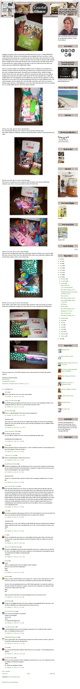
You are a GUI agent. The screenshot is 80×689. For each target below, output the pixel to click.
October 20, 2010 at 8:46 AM (14, 396)
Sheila (6, 392)
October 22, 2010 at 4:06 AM (14, 597)
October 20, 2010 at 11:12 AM (15, 427)
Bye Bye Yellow (64, 306)
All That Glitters (9, 410)
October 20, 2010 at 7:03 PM (14, 482)
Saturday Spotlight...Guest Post (68, 389)
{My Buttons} (35, 4)
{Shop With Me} (26, 4)
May (62, 327)
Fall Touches (64, 304)
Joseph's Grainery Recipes (11, 400)
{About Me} (9, 4)
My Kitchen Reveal (65, 402)
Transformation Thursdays (8, 381)
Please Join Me (7, 11)
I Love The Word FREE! (67, 287)
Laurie (6, 647)
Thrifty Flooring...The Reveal (68, 376)
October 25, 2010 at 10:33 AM (15, 653)
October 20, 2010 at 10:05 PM (15, 543)
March (62, 331)
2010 (61, 277)
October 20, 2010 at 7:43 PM (14, 507)
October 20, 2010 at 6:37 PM (14, 472)
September (63, 318)
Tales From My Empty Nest (11, 486)
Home (2, 4)
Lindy (6, 510)
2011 (61, 274)
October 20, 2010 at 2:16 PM (14, 451)
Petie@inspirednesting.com (11, 637)
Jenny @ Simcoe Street (10, 611)
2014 (61, 268)
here (19, 59)
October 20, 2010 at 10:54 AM (15, 415)
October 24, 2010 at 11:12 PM (15, 643)
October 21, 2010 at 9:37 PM (14, 572)
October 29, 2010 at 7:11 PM (14, 667)
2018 (61, 259)
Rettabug (7, 576)
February (63, 333)
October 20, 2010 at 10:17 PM (15, 556)
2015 (61, 265)
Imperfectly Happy (9, 657)
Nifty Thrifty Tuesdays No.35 (68, 289)
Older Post (52, 673)
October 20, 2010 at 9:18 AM (14, 406)
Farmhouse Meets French (67, 395)
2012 (61, 272)
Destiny (6, 445)
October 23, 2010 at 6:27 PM (14, 633)
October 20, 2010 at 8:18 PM (14, 517)
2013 (61, 270)
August (63, 320)
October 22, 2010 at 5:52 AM (14, 607)
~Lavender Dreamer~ (10, 627)
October (63, 283)
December (63, 279)
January (63, 336)
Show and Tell (5, 379)
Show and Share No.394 (67, 356)
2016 (61, 263)
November (63, 281)
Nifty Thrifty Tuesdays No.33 (68, 308)
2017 (61, 261)
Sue (6, 534)
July (62, 322)
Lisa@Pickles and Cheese (11, 464)
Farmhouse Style (65, 349)
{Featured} (17, 4)
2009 (61, 338)
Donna (6, 560)
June (62, 324)
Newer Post (5, 673)
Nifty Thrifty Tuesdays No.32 (68, 315)
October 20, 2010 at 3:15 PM (14, 460)
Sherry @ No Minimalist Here (12, 547)
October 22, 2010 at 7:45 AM (14, 623)
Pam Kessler (8, 601)
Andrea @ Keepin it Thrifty (11, 431)
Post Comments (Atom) (14, 676)
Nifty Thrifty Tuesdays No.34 (68, 298)
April (62, 329)
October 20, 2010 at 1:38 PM (14, 441)
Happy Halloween (65, 285)
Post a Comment (6, 671)
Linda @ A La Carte (10, 455)
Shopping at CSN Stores (66, 311)
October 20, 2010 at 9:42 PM (14, 531)
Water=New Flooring (66, 313)
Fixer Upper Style (65, 409)
